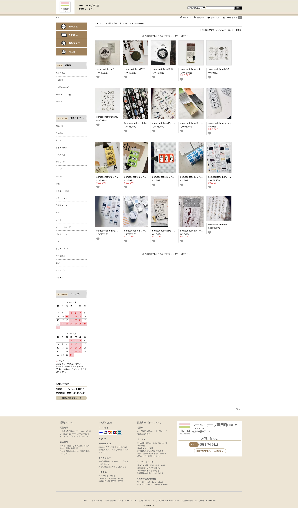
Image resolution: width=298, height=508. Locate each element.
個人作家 (117, 23)
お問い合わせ (110, 500)
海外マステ (71, 43)
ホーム (85, 500)
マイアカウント (96, 500)
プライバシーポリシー (127, 500)
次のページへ (186, 36)
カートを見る (233, 17)
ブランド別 (106, 23)
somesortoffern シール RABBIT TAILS (199, 230)
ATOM (213, 500)
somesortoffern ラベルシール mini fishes (201, 176)
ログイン (187, 17)
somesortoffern (138, 23)
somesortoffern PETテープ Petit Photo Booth (147, 69)
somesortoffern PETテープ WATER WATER (118, 230)
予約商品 (71, 35)
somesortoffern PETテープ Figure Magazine (174, 123)
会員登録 (200, 17)
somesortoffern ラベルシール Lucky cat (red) (175, 176)
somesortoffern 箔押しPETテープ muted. (173, 69)
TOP (58, 17)
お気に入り (215, 17)
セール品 (71, 26)
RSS (208, 500)
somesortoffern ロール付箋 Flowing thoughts (147, 230)
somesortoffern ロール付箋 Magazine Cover (202, 123)
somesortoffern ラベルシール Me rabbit (144, 176)
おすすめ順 (221, 30)
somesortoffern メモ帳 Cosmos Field (199, 69)
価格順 (230, 30)
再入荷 (71, 52)
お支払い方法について (147, 500)
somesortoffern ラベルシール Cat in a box (229, 123)
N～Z (126, 23)
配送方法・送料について (169, 500)
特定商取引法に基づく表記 (193, 500)
